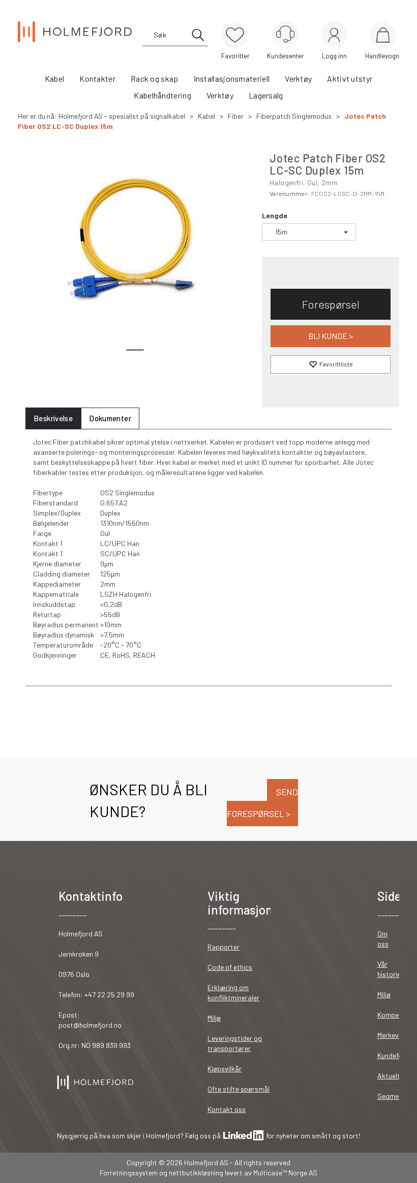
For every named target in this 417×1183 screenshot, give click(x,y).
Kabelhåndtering (162, 95)
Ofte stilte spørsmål (238, 1089)
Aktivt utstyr (349, 78)
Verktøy (298, 78)
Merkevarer (394, 1035)
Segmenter (394, 1096)
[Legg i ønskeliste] (331, 364)
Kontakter (97, 78)
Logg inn (334, 35)
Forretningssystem (129, 1172)
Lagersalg (266, 95)
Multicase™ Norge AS (285, 1172)
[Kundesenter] (285, 34)
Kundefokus (395, 1055)
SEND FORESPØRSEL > (262, 803)
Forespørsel (331, 304)
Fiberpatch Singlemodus (294, 116)
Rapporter (223, 946)
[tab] (53, 418)
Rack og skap (154, 78)
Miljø (214, 1017)
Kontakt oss (226, 1109)
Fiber (236, 116)
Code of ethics (229, 967)
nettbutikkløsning (196, 1172)
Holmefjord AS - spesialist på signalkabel (121, 116)
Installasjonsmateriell (232, 78)
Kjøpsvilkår (224, 1068)
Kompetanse (396, 1014)
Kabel (55, 78)
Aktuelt (388, 1075)
